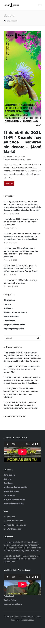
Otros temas (25, 159)
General (7, 304)
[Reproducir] (7, 444)
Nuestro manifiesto (13, 604)
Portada (7, 21)
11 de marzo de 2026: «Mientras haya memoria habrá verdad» (21, 281)
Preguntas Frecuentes (14, 324)
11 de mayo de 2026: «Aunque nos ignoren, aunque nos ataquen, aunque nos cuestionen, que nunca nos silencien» (21, 252)
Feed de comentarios (16, 525)
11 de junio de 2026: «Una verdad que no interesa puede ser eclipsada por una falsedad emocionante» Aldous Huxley (22, 236)
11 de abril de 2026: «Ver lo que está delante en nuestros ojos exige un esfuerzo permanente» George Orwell (21, 268)
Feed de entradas (15, 520)
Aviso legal (9, 596)
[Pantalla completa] (36, 444)
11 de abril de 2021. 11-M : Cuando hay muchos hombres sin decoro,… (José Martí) (22, 142)
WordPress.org (14, 529)
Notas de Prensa (12, 159)
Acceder (11, 516)
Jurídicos (8, 308)
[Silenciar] (33, 444)
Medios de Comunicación (15, 312)
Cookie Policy (10, 600)
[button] (37, 337)
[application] (22, 444)
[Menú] (39, 5)
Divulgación (9, 300)
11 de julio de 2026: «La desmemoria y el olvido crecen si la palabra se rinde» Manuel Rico (22, 222)
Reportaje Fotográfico (14, 329)
